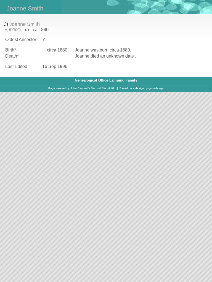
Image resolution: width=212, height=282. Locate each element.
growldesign (156, 88)
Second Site (99, 88)
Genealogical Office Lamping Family (106, 80)
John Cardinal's (80, 88)
